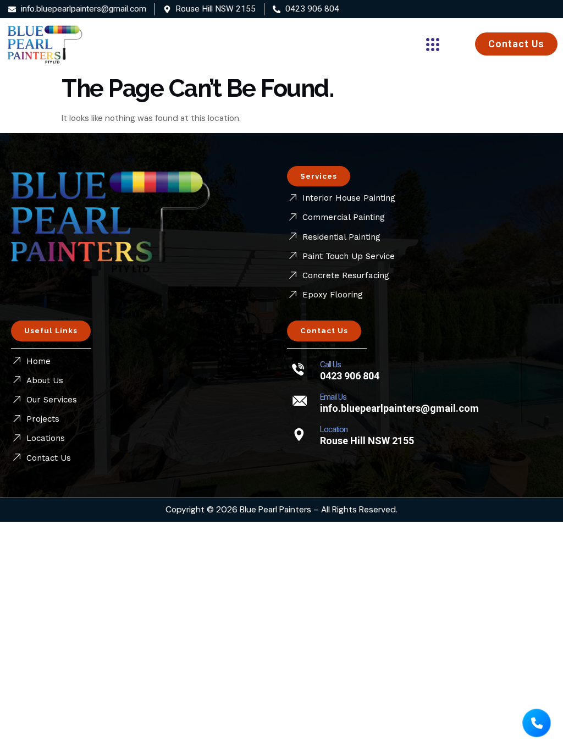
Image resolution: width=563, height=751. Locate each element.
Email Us (333, 397)
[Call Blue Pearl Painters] (536, 723)
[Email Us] (299, 401)
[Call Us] (299, 368)
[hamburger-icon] (426, 44)
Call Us (330, 364)
